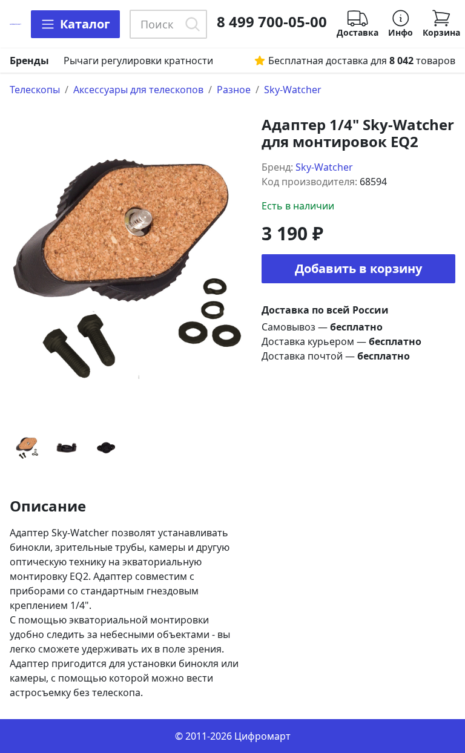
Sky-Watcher (293, 89)
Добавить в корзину (358, 268)
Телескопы (35, 89)
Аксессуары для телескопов (138, 89)
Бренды (29, 60)
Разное (234, 89)
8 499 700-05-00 (272, 22)
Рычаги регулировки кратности (138, 60)
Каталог (85, 24)
